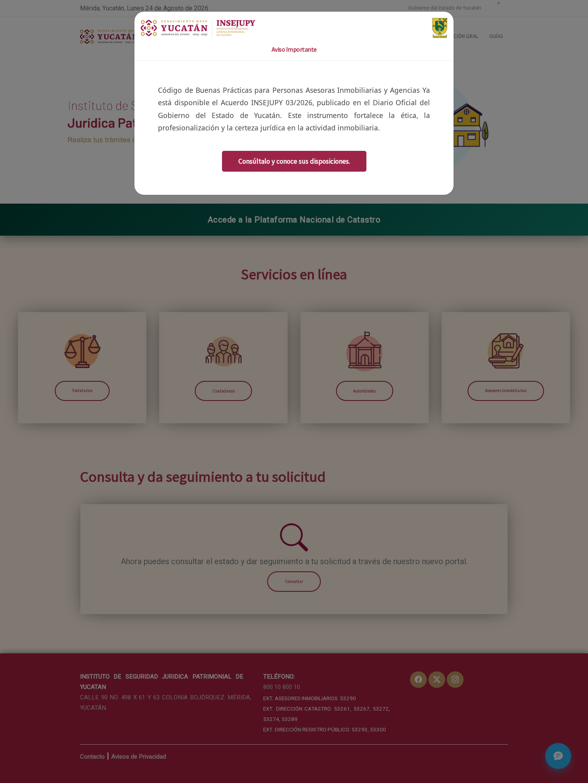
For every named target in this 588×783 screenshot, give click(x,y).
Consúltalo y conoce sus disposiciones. (294, 161)
